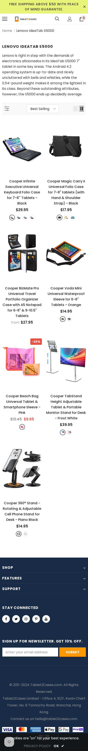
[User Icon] (69, 19)
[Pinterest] (36, 619)
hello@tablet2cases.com (56, 718)
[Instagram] (26, 619)
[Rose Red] (25, 217)
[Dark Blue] (18, 217)
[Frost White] (62, 432)
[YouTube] (46, 619)
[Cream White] (25, 533)
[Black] (12, 217)
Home (7, 30)
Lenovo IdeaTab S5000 (35, 30)
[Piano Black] (18, 533)
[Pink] (22, 426)
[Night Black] (69, 432)
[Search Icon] (57, 19)
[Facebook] (6, 619)
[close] (84, 7)
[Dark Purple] (31, 217)
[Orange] (62, 319)
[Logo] (25, 19)
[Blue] (72, 217)
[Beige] (66, 217)
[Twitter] (16, 619)
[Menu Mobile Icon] (4, 18)
